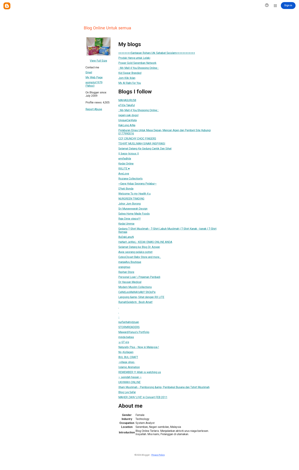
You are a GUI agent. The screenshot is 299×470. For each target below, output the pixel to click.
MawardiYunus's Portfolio (133, 332)
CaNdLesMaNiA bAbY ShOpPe (137, 292)
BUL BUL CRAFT (128, 357)
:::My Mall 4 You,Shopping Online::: (138, 68)
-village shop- (126, 362)
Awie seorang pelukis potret (135, 252)
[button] (267, 5)
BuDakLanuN (126, 237)
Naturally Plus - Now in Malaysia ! (138, 347)
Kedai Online (126, 163)
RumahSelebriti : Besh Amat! (135, 302)
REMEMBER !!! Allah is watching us (139, 372)
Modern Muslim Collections (135, 287)
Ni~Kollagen (125, 352)
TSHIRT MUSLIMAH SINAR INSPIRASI (141, 143)
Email (88, 72)
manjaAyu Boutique (129, 262)
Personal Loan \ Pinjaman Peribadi (139, 277)
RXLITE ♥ (124, 168)
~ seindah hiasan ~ (130, 377)
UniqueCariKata (127, 120)
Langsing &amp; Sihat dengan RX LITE (141, 297)
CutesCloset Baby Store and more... (139, 257)
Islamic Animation (129, 367)
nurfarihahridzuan (128, 322)
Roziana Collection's (130, 178)
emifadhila (124, 158)
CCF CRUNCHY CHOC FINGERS (137, 138)
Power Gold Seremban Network (137, 63)
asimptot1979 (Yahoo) (93, 84)
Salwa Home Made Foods (134, 213)
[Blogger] (6, 5)
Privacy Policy (158, 455)
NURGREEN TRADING (131, 198)
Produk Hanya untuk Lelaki (134, 58)
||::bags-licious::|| (128, 153)
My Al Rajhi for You (129, 83)
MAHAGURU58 (127, 100)
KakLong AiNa (126, 125)
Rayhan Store (126, 272)
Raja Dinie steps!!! (129, 218)
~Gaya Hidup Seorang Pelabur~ (137, 183)
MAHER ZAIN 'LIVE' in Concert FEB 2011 (142, 397)
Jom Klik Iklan (126, 78)
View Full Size (98, 60)
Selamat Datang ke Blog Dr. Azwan (139, 247)
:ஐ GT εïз (123, 342)
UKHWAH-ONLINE (129, 382)
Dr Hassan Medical (129, 282)
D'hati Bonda (125, 188)
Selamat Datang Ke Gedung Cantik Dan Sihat (144, 148)
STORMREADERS (129, 327)
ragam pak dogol (128, 115)
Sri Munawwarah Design (132, 208)
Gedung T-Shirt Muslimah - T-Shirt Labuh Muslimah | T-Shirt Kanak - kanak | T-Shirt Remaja (167, 230)
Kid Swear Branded (129, 73)
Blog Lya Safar (127, 392)
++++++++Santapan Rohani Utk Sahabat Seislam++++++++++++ (156, 53)
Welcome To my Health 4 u (134, 193)
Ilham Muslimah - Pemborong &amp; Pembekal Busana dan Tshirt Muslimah (164, 387)
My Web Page (94, 77)
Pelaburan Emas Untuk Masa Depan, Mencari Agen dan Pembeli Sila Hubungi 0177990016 (164, 132)
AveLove (123, 173)
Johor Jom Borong (129, 203)
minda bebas (126, 337)
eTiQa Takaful (126, 105)
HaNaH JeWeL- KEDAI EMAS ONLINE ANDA (145, 242)
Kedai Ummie (126, 223)
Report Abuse (93, 109)
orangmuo (124, 267)
